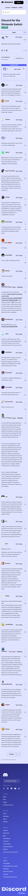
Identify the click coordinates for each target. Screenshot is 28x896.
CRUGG (7, 197)
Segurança (6, 833)
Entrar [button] (19, 2)
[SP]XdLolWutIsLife (6, 684)
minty (6, 333)
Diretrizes (6, 868)
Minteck (7, 270)
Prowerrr (7, 119)
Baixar (5, 796)
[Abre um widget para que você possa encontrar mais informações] (21, 893)
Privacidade (6, 863)
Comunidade (6, 844)
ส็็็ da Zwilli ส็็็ (8, 372)
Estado (5, 802)
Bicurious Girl (9, 401)
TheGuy (7, 596)
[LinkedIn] (6, 50)
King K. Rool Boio (10, 170)
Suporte (5, 830)
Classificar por (19, 58)
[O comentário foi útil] (25, 84)
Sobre (4, 813)
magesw (7, 704)
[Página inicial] (7, 2)
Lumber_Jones (5, 417)
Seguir (14, 32)
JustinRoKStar (9, 624)
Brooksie (7, 563)
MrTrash (7, 729)
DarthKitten (8, 352)
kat (6, 521)
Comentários (6, 838)
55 (26, 50)
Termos (5, 860)
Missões (5, 849)
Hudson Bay (8, 221)
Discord (8, 7)
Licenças (5, 874)
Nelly (6, 36)
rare (6, 496)
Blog (4, 835)
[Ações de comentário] (23, 68)
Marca (5, 819)
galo (6, 543)
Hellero (7, 152)
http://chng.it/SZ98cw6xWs (9, 326)
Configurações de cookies (10, 866)
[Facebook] (2, 50)
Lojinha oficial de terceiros (10, 852)
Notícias (5, 821)
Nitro (4, 799)
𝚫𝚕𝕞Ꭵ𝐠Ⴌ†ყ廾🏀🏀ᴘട (6, 242)
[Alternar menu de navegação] (26, 2)
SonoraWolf (8, 387)
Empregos (6, 816)
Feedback (14, 7)
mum (6, 85)
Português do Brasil (10, 781)
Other (21, 7)
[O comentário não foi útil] (25, 89)
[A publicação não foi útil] (25, 42)
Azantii (7, 101)
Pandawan (4, 651)
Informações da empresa (10, 877)
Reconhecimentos (8, 871)
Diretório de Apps (8, 805)
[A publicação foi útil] (25, 37)
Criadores (6, 841)
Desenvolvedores (8, 846)
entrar (7, 759)
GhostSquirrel (5, 286)
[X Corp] (4, 50)
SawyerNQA (8, 255)
